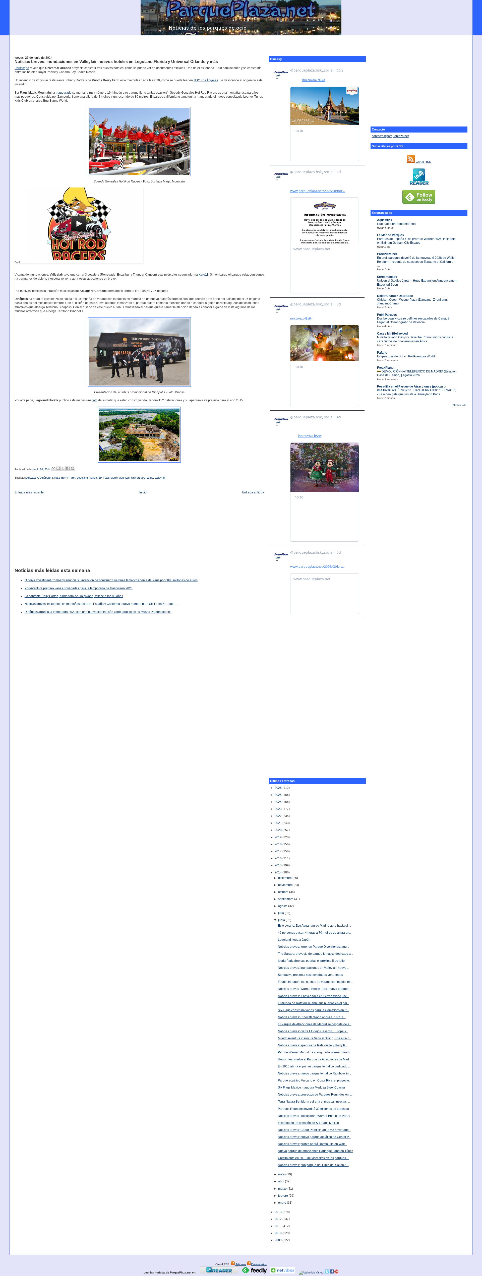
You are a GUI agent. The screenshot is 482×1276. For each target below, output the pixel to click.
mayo (282, 1174)
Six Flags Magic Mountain (114, 477)
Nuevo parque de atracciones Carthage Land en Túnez (315, 1151)
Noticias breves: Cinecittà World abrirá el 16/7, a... (312, 1017)
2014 (278, 872)
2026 (278, 788)
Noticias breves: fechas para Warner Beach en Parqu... (315, 1116)
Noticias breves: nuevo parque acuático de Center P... (314, 1137)
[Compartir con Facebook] (67, 468)
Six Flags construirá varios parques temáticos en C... (313, 1010)
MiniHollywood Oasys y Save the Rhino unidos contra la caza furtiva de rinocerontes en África (415, 339)
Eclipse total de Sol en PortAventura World (406, 356)
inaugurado (64, 92)
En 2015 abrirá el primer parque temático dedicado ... (314, 1066)
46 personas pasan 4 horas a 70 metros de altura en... (314, 932)
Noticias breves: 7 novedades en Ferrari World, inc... (313, 996)
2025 (278, 795)
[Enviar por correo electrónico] (53, 468)
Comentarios (259, 1264)
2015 (278, 865)
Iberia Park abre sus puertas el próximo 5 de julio (311, 961)
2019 (278, 837)
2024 (278, 802)
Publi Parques (387, 314)
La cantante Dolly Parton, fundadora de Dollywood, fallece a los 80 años (74, 596)
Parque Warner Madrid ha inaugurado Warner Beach (314, 1052)
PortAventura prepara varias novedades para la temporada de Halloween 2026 (79, 588)
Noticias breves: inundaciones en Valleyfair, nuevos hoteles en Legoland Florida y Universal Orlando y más (116, 61)
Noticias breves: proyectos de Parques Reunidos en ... (315, 1094)
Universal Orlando (142, 477)
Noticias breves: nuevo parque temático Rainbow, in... (314, 1073)
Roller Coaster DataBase (395, 296)
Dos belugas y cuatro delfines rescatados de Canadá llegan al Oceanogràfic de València (413, 320)
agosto (283, 906)
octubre (283, 892)
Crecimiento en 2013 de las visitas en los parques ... (313, 1158)
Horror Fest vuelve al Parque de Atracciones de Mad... (314, 1059)
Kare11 (203, 274)
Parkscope (22, 68)
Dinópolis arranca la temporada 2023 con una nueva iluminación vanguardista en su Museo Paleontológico (98, 612)
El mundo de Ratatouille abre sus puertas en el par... (313, 1003)
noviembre (285, 885)
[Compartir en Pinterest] (72, 468)
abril (281, 1181)
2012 (278, 1219)
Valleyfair (160, 477)
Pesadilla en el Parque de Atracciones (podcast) (411, 386)
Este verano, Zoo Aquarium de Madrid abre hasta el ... (314, 925)
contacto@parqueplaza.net (390, 136)
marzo (282, 1188)
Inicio (143, 492)
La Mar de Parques (390, 235)
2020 (278, 830)
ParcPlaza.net (387, 254)
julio (281, 913)
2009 (278, 1240)
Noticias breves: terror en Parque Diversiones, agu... (313, 946)
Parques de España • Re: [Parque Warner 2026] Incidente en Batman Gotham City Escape (416, 240)
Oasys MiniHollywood (392, 333)
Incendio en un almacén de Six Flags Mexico (308, 1123)
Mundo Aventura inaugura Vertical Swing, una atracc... (314, 1038)
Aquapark (32, 477)
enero (282, 1202)
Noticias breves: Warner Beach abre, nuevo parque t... (314, 989)
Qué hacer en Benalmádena (396, 224)
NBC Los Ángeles (206, 80)
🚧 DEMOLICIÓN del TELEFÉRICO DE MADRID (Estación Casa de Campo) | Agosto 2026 (417, 373)
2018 (278, 844)
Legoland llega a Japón (294, 939)
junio (282, 920)
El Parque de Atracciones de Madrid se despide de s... (314, 1024)
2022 (278, 816)
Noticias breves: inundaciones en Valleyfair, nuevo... (313, 968)
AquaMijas (384, 220)
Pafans (382, 352)
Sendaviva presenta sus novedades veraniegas (310, 975)
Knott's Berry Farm (63, 477)
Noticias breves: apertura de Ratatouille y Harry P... (312, 1045)
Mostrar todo (459, 405)
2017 (278, 851)
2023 (278, 809)
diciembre (285, 878)
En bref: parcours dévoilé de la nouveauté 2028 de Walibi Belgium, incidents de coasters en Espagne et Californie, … (416, 261)
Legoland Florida (87, 477)
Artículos (240, 1264)
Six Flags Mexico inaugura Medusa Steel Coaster (311, 1087)
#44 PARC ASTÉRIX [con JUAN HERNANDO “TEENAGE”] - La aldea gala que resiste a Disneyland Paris (416, 392)
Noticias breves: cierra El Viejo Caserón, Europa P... (313, 1031)
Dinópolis (45, 477)
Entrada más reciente (29, 492)
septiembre (286, 899)
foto (94, 400)
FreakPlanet (385, 367)
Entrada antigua (253, 492)
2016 (278, 858)
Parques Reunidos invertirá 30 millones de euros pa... (314, 1109)
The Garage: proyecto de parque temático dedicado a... (315, 953)
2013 (278, 1212)
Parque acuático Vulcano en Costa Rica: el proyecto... (314, 1080)
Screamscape (387, 277)
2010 (278, 1233)
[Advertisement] (241, 42)
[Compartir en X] (63, 468)
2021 (278, 823)
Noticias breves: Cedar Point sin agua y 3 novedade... (314, 1130)
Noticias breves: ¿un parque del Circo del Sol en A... (313, 1165)
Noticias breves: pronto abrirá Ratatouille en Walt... (312, 1144)
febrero (283, 1195)
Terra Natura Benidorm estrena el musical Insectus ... (314, 1101)
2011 (278, 1226)
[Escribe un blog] (58, 468)
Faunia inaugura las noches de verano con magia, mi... (315, 982)
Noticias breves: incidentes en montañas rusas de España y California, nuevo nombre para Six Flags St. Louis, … (102, 604)
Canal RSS (423, 162)
